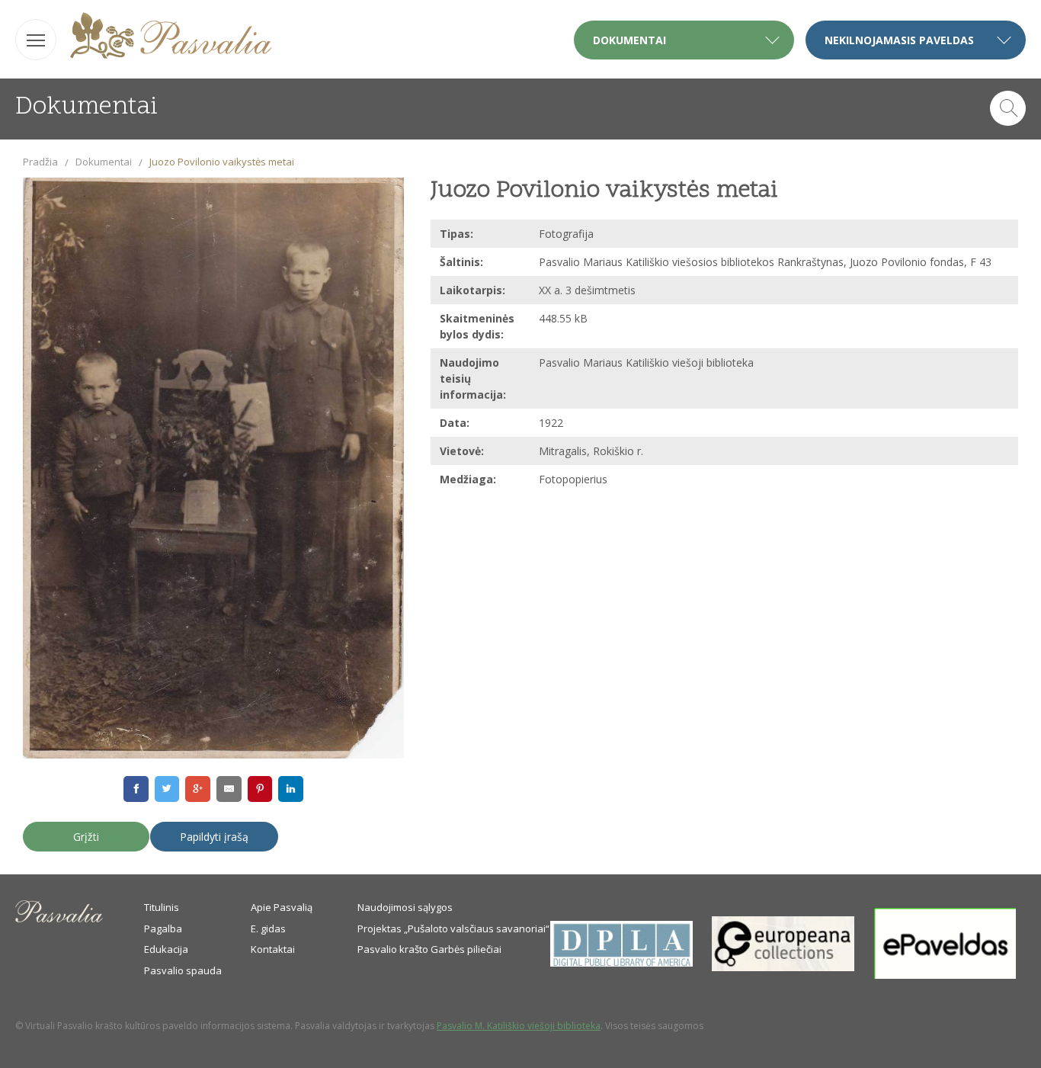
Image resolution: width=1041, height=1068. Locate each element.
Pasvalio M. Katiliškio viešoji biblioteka (519, 1025)
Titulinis (161, 907)
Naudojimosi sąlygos (405, 907)
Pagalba (163, 928)
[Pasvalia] (171, 37)
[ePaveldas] (945, 975)
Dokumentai (103, 161)
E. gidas (268, 928)
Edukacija (166, 949)
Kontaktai (273, 949)
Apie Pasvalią (281, 907)
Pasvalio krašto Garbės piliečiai (429, 949)
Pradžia (40, 161)
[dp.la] (621, 963)
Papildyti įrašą (214, 836)
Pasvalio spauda (183, 970)
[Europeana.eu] (783, 967)
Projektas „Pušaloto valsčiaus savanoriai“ (453, 928)
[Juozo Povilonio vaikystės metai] (213, 468)
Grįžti (86, 836)
